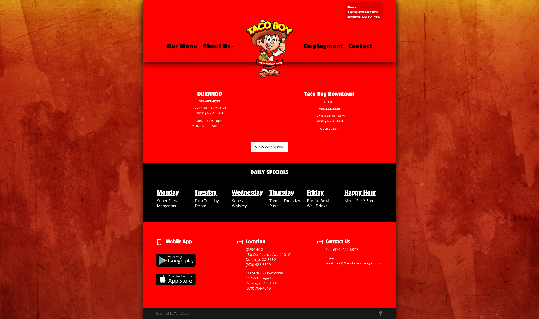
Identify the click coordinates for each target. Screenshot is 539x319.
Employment (323, 46)
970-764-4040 (329, 109)
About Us (217, 46)
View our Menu (269, 147)
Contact (360, 46)
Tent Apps (181, 313)
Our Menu (182, 46)
